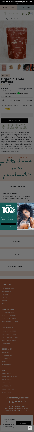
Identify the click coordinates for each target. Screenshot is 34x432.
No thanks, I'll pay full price (8, 226)
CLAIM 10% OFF (8, 224)
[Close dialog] (33, 203)
